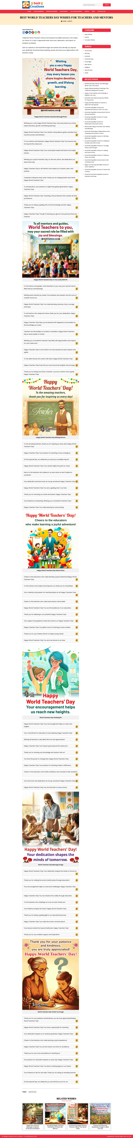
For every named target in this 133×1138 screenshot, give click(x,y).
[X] (26, 32)
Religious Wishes (51, 11)
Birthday (87, 53)
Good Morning (39, 11)
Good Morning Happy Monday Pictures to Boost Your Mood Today (78, 1127)
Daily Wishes (88, 34)
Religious (87, 67)
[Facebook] (23, 32)
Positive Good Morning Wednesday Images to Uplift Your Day (100, 1127)
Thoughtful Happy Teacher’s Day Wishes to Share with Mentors (55, 1127)
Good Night (64, 11)
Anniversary (88, 51)
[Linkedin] (29, 32)
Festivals (87, 56)
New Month (88, 64)
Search (107, 5)
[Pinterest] (32, 32)
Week (93, 11)
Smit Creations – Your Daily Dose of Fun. (25, 1136)
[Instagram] (38, 32)
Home (29, 11)
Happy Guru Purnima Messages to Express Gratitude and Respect (33, 1127)
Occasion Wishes (76, 11)
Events (87, 11)
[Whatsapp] (35, 32)
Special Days (32, 1092)
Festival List (102, 11)
